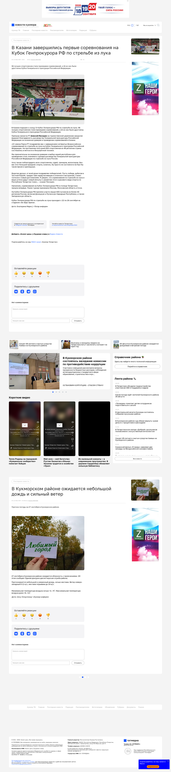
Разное (141, 707)
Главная (26, 30)
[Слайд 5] (66, 392)
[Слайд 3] (59, 392)
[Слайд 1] (52, 392)
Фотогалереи (71, 30)
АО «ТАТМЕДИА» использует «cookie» (23, 761)
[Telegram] (28, 291)
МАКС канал (36, 242)
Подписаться (153, 767)
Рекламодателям (57, 30)
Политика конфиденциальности (21, 764)
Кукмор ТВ (16, 30)
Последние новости (39, 30)
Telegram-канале (21, 225)
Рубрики (93, 30)
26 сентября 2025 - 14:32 (18, 500)
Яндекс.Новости (56, 234)
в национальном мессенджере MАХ (64, 225)
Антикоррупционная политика (21, 760)
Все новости (137, 459)
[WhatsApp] (35, 291)
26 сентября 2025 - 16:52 (18, 59)
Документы (131, 707)
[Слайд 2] (56, 392)
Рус (128, 25)
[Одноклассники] (22, 291)
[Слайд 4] (62, 392)
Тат (137, 25)
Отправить (78, 321)
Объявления (110, 707)
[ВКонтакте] (16, 291)
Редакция (83, 30)
